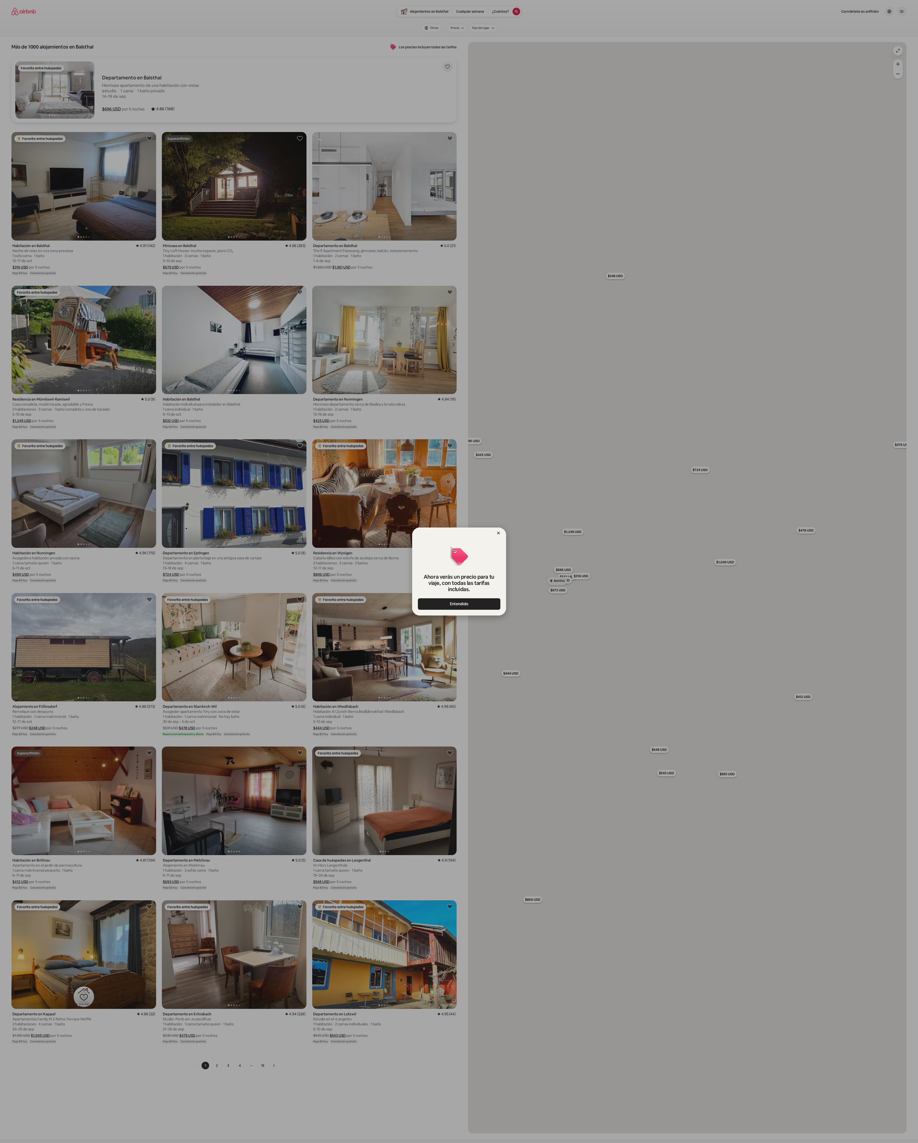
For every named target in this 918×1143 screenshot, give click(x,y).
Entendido (459, 603)
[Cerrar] (498, 533)
